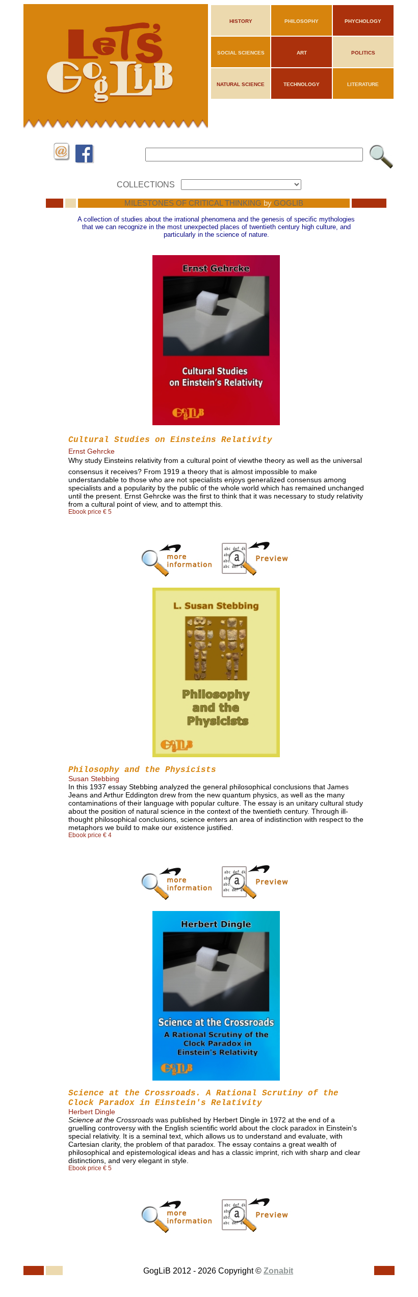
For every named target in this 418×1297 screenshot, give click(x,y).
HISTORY (240, 21)
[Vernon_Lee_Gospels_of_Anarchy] (211, 1289)
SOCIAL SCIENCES (241, 53)
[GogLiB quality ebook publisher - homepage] (115, 126)
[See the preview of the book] (256, 558)
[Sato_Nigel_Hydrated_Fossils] (204, 1289)
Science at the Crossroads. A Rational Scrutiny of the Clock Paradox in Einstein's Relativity (203, 1098)
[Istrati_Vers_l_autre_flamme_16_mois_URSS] (207, 1289)
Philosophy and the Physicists (142, 770)
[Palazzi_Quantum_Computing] (208, 1289)
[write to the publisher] (61, 158)
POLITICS (363, 53)
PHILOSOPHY (301, 21)
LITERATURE (363, 84)
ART (302, 53)
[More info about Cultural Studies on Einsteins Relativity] (216, 423)
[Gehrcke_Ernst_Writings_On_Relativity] (206, 1289)
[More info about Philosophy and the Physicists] (216, 755)
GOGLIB (288, 203)
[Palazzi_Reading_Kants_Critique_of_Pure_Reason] (205, 1289)
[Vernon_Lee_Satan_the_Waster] (209, 1289)
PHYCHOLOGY (363, 21)
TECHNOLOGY (301, 84)
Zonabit (278, 1270)
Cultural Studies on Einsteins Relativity (170, 440)
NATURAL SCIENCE (241, 84)
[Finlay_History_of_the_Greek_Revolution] (212, 1289)
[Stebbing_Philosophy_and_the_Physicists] (213, 1289)
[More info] (176, 558)
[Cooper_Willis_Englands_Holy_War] (210, 1289)
